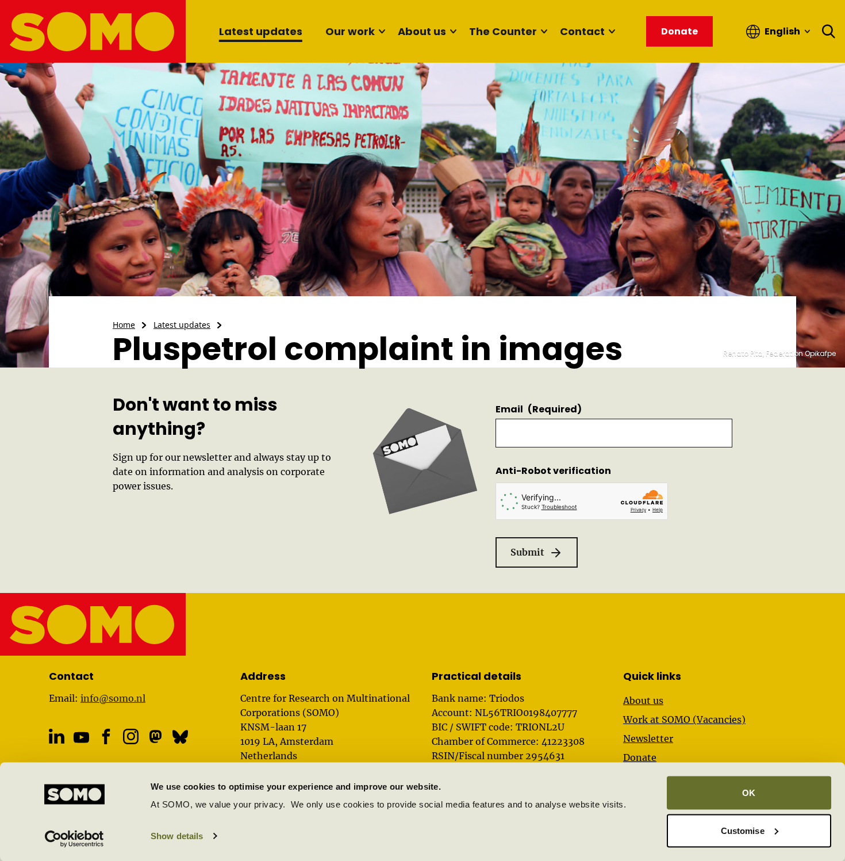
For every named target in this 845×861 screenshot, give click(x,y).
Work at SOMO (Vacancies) (684, 719)
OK (748, 793)
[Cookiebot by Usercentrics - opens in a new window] (74, 838)
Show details (177, 836)
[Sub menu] (382, 31)
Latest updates (260, 31)
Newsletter (648, 738)
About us (422, 31)
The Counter (503, 31)
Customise (743, 830)
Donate (639, 757)
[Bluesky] (180, 736)
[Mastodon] (155, 736)
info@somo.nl (112, 698)
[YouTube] (81, 737)
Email (539, 409)
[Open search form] (829, 31)
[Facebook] (106, 736)
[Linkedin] (56, 736)
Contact (582, 31)
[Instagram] (131, 736)
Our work (350, 31)
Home (124, 324)
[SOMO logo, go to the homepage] (93, 31)
